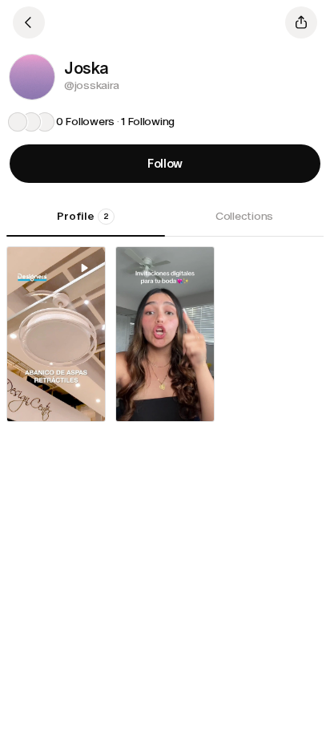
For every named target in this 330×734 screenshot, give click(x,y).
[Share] (301, 22)
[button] (32, 77)
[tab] (85, 222)
